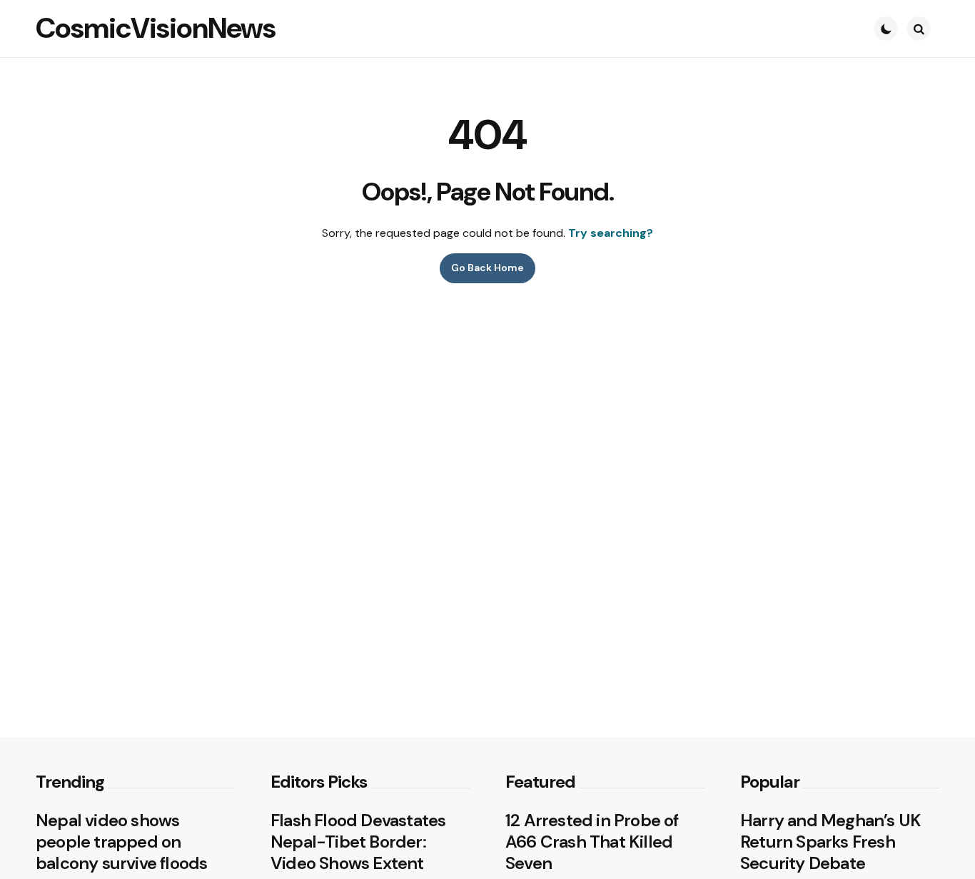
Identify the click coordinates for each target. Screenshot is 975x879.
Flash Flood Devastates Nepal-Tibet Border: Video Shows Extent (358, 842)
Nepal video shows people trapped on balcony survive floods (121, 842)
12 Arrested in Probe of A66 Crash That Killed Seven (592, 842)
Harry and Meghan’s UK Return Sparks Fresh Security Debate (830, 842)
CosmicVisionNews (156, 27)
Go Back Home (487, 267)
